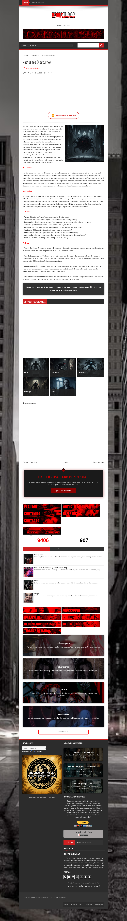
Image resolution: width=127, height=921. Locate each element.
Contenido (88, 904)
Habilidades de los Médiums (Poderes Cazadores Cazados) (100, 842)
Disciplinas (38, 555)
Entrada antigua (98, 462)
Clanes (36, 581)
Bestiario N (49, 73)
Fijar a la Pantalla (63, 491)
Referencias (99, 904)
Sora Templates (36, 897)
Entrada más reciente (30, 462)
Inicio (65, 462)
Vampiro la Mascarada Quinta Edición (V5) (50, 568)
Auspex (37, 594)
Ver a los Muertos (38, 2)
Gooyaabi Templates (59, 897)
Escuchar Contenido (63, 115)
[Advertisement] (63, 91)
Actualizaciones (76, 904)
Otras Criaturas (63, 732)
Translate (39, 751)
